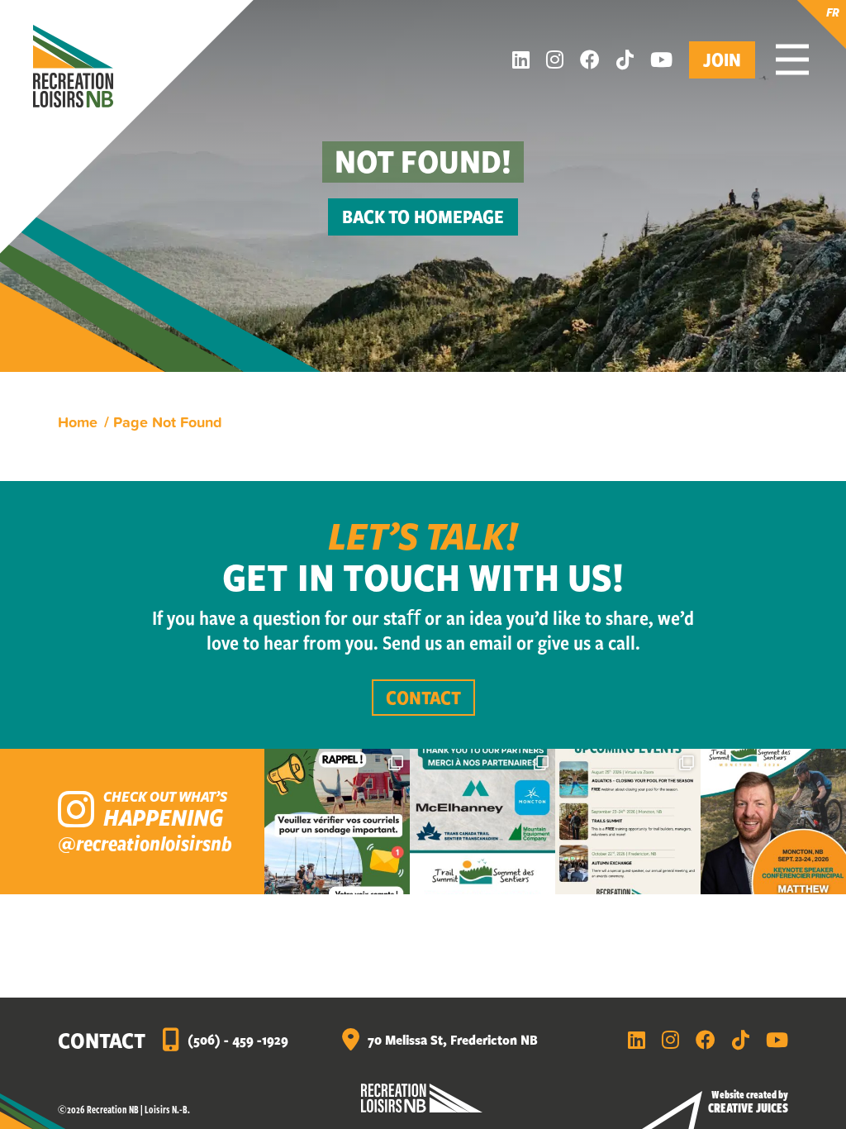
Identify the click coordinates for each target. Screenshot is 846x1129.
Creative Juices (748, 1107)
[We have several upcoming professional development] (628, 821)
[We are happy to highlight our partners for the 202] (482, 821)
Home (77, 421)
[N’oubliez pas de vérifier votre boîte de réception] (337, 821)
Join (722, 59)
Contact (423, 697)
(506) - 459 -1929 (238, 1039)
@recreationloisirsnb (145, 843)
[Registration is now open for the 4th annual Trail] (773, 821)
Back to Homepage (423, 216)
